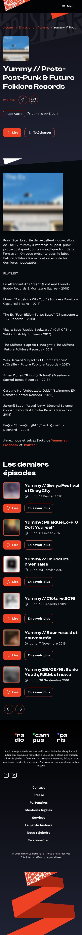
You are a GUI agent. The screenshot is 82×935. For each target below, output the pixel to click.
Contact (38, 787)
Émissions (26, 27)
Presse (38, 795)
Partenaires (39, 802)
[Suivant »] (20, 709)
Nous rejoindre (38, 832)
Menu (71, 6)
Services (38, 817)
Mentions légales (38, 810)
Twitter (29, 445)
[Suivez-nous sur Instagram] (14, 775)
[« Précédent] (8, 709)
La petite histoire (38, 825)
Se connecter (38, 840)
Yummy (43, 27)
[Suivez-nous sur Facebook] (6, 775)
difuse (57, 857)
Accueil (9, 27)
